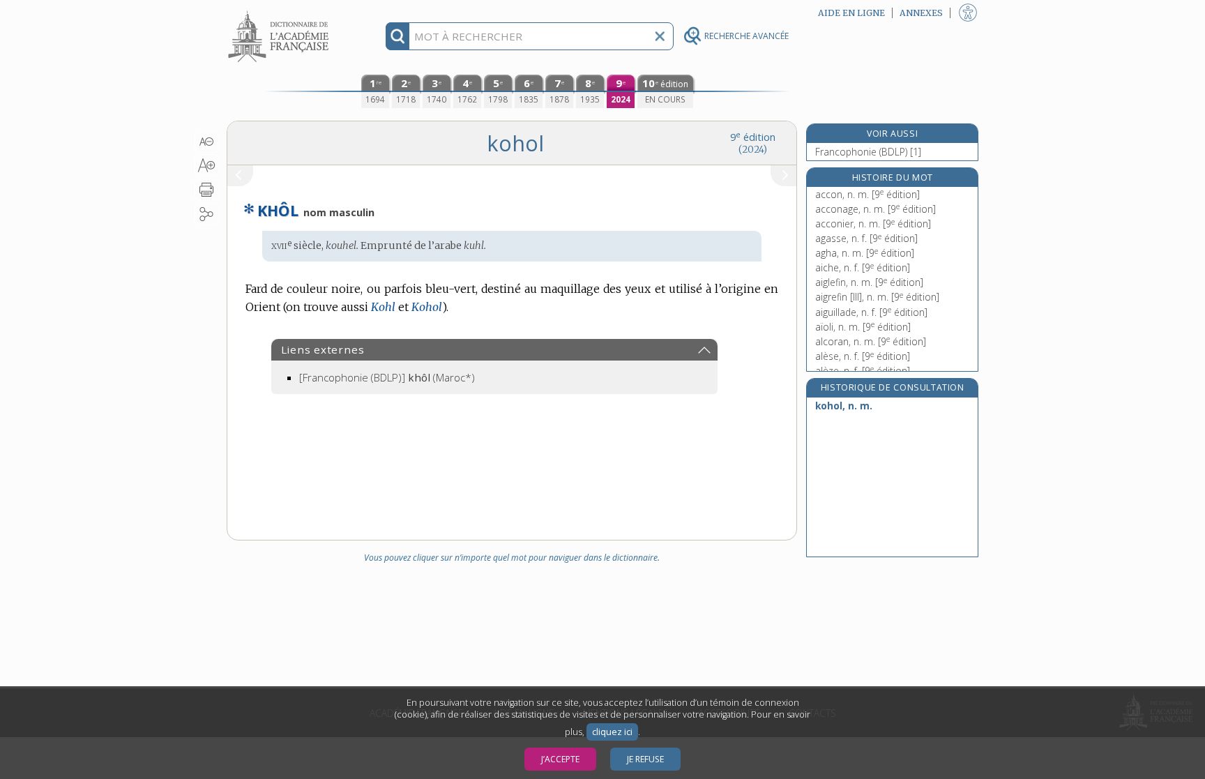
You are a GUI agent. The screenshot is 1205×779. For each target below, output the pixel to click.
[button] (207, 141)
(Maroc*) (387, 377)
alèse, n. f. (862, 356)
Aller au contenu (280, 12)
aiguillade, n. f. (871, 312)
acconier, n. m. (873, 223)
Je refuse (645, 759)
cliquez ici (612, 732)
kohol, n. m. (843, 405)
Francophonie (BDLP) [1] (868, 151)
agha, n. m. (864, 252)
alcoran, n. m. (870, 341)
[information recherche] (398, 36)
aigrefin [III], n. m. (877, 296)
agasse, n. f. (866, 238)
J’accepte (560, 759)
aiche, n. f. (862, 267)
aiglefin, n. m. (869, 282)
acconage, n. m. (875, 208)
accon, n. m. (867, 194)
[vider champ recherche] (660, 36)
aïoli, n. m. (863, 326)
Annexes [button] (921, 13)
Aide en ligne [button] (851, 13)
